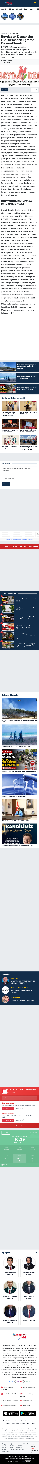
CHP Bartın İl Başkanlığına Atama (22, 1000)
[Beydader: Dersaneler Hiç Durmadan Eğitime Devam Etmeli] (19, 76)
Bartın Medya (6, 1451)
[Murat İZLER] (5, 999)
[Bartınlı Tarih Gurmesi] (5, 990)
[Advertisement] (19, 510)
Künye (4, 1449)
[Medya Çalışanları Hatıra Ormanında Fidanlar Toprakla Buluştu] (28, 440)
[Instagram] (17, 1381)
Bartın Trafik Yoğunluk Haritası (28, 1395)
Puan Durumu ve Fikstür (10, 1400)
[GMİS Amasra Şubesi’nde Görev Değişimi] (10, 424)
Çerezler (21, 1461)
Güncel (11, 9)
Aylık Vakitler (6, 1165)
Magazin (19, 1447)
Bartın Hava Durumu (29, 1387)
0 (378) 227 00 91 (8, 1108)
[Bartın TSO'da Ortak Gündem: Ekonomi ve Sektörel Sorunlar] (10, 406)
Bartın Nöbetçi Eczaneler (7, 1388)
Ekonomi (7, 1423)
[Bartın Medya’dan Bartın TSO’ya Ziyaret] (28, 406)
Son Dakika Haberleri (9, 1405)
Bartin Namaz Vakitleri (10, 1394)
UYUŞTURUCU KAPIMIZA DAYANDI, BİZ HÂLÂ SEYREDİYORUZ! (23, 982)
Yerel (33, 1423)
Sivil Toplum (14, 33)
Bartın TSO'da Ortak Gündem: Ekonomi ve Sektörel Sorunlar (9, 414)
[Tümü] (36, 974)
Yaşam (32, 9)
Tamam (28, 1461)
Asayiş (3, 9)
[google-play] (28, 1413)
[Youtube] (21, 1381)
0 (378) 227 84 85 (8, 1120)
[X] (14, 1381)
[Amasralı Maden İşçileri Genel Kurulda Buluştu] (28, 424)
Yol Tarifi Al (20, 1108)
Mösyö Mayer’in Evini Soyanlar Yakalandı (21, 991)
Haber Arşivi (26, 1405)
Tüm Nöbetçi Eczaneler (20, 1126)
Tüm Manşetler (27, 1400)
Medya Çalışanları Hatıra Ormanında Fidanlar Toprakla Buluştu (28, 448)
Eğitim (33, 1421)
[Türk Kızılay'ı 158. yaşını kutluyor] (10, 440)
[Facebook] (11, 1381)
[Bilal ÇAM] (5, 981)
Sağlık (13, 1423)
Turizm (28, 1423)
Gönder (6, 484)
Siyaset (19, 9)
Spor (26, 9)
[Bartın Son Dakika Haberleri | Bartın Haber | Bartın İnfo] (8, 3)
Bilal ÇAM (14, 978)
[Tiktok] (24, 1381)
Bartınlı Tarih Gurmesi (19, 988)
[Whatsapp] (28, 1381)
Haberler (4, 33)
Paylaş (6, 89)
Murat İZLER (15, 998)
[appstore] (11, 1413)
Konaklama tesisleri (17, 1449)
